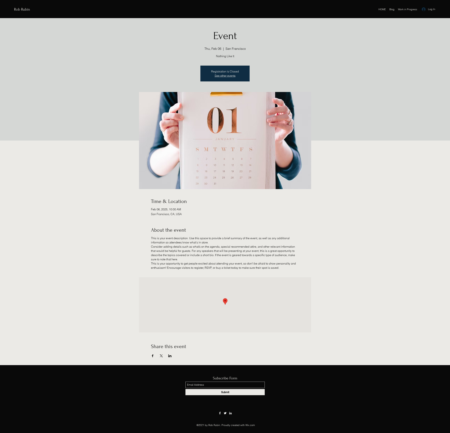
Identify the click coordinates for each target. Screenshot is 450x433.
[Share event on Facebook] (152, 355)
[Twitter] (225, 413)
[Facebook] (220, 413)
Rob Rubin (22, 9)
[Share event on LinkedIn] (170, 355)
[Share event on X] (161, 355)
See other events (225, 75)
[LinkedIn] (230, 413)
